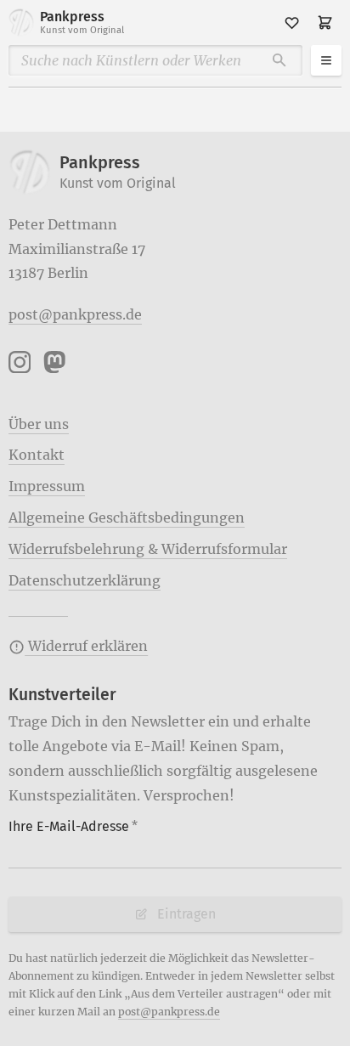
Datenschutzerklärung (84, 580)
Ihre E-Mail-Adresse (73, 826)
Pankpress (82, 22)
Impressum (46, 486)
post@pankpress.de (75, 314)
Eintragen (186, 914)
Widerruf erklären (86, 645)
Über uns (38, 424)
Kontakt (36, 454)
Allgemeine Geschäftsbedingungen (126, 517)
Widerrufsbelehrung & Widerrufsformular (147, 548)
